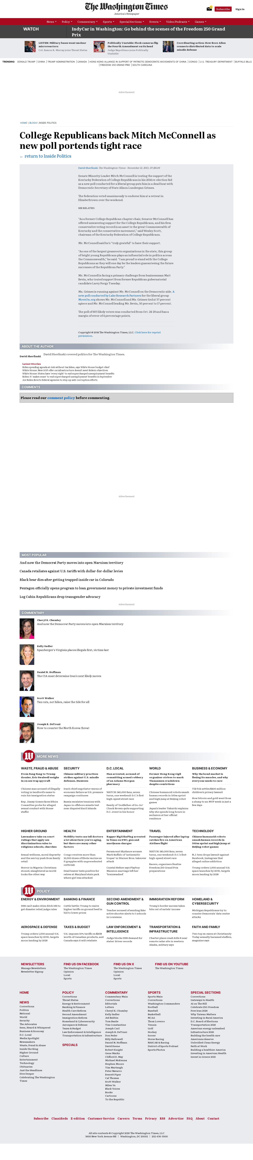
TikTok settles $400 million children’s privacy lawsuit (209, 790)
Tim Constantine (115, 1024)
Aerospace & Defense (39, 927)
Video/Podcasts (176, 21)
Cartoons (111, 1095)
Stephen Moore (114, 1063)
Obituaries (26, 1066)
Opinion (69, 971)
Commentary (86, 21)
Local (67, 975)
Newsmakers (27, 1041)
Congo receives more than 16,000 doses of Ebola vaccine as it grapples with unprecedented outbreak (83, 859)
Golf (150, 1028)
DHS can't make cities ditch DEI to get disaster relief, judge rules (41, 907)
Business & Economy (209, 768)
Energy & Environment (40, 899)
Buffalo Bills (243, 61)
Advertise (176, 1118)
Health (70, 831)
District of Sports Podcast (163, 1046)
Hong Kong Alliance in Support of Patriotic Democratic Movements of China (137, 61)
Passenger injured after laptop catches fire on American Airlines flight (169, 840)
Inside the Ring (29, 1048)
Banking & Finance (79, 899)
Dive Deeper (27, 1073)
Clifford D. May (114, 1056)
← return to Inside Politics (45, 156)
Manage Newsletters (33, 968)
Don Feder (111, 1035)
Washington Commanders (164, 1003)
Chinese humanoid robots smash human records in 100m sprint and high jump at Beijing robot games (169, 797)
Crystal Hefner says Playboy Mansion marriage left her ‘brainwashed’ (123, 871)
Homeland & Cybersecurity (78, 1021)
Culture (24, 1056)
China (41, 61)
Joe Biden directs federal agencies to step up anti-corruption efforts (59, 379)
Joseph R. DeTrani (48, 724)
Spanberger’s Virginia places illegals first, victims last (73, 650)
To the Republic (114, 1099)
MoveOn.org (87, 299)
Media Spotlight (29, 1038)
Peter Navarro (113, 1071)
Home (23, 122)
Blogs (33, 122)
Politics (24, 1010)
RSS (162, 1118)
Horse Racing (156, 1039)
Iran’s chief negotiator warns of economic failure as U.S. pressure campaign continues (83, 792)
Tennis (152, 1024)
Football (153, 1007)
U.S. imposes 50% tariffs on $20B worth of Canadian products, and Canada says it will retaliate (84, 937)
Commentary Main (116, 996)
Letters (109, 1007)
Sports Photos (156, 1049)
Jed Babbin (111, 1017)
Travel (155, 831)
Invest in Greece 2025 (203, 1056)
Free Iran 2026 (199, 1010)
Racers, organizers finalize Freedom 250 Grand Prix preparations (165, 867)
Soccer (152, 1035)
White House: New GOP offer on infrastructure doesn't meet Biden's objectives (65, 370)
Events (154, 21)
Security (72, 768)
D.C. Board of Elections (204, 1021)
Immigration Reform (166, 899)
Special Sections (131, 21)
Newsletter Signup (32, 971)
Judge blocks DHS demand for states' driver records (124, 939)
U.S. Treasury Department (216, 61)
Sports (107, 21)
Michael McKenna (116, 1060)
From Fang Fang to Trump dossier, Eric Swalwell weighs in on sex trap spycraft (40, 777)
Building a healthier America (208, 1049)
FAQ (190, 1118)
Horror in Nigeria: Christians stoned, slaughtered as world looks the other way (38, 871)
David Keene (112, 1046)
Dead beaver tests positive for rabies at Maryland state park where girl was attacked (81, 874)
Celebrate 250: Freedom (205, 1007)
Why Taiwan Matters (203, 1014)
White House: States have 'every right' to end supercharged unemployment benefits (68, 373)
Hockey (152, 1032)
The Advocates (28, 1024)
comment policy (61, 397)
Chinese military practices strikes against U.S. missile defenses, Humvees (81, 777)
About (200, 1118)
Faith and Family (206, 927)
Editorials (111, 1003)
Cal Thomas (112, 1078)
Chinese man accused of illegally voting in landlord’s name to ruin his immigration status (40, 792)
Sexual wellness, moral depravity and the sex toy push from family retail (41, 858)
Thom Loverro (156, 1021)
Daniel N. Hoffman (49, 672)
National (25, 1013)
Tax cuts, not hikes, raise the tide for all (63, 702)
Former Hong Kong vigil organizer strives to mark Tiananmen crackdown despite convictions (166, 779)
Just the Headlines (31, 1070)
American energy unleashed (208, 1028)
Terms (137, 1118)
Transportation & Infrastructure (82, 1035)
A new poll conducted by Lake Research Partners (126, 293)
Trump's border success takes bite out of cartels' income (167, 907)
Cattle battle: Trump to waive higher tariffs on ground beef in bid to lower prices (83, 909)
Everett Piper (113, 1074)
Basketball (154, 1014)
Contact (213, 1118)
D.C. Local (115, 768)
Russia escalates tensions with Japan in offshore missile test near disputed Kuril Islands (82, 805)
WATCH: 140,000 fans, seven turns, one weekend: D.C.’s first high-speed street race (125, 795)
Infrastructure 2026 (202, 1032)
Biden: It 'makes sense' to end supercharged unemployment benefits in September (67, 376)
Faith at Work (199, 1046)
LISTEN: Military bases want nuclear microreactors (62, 44)
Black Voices (112, 1088)
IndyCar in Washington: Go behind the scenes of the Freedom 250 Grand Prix (148, 32)
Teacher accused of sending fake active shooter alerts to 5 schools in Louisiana (126, 913)
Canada (82, 61)
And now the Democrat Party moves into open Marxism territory (80, 624)
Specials (70, 1045)
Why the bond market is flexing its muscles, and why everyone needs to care (210, 777)
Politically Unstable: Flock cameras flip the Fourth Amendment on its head (133, 44)
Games (199, 21)
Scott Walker (45, 698)
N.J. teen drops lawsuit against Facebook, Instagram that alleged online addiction (210, 858)
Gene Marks (112, 1053)
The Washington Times (78, 968)
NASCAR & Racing (158, 1042)
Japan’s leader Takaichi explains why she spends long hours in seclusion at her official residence (168, 813)
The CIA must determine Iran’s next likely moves (69, 676)
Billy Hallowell (114, 1039)
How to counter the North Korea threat (63, 728)
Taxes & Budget (77, 927)
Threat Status (70, 1000)
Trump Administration (61, 61)
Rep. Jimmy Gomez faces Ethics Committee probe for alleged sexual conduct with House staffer (39, 806)
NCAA (151, 1017)
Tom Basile (111, 1021)
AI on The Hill (199, 1003)
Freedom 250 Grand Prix (115, 65)
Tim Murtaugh (114, 1067)
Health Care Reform (74, 1010)
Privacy (151, 1118)
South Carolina (142, 65)
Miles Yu (110, 1085)
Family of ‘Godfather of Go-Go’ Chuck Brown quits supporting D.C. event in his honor (125, 808)
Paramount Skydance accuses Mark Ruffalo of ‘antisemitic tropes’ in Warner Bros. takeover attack (126, 856)
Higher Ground (34, 831)
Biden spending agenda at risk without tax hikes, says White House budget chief (65, 367)
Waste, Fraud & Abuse (39, 768)
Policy (66, 21)
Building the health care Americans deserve (205, 1037)
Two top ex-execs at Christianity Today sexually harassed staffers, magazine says (212, 937)
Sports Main (155, 996)
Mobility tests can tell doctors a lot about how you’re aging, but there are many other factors (83, 841)
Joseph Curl (112, 1028)
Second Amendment (74, 1014)
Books (109, 1092)
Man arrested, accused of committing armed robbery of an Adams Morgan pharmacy (125, 779)
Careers (124, 1118)
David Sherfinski (88, 167)
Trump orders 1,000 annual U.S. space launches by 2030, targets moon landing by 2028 (211, 871)
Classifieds (59, 1118)
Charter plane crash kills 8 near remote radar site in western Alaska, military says (168, 941)
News (50, 21)
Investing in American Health (208, 1053)
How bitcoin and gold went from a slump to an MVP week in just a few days (211, 801)
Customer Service (101, 1118)
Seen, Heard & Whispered (35, 1027)
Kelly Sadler (45, 646)
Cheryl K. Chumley (49, 620)
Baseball (153, 1010)
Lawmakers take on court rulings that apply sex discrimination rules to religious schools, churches (39, 841)
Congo (193, 61)
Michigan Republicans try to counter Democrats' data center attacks (211, 913)
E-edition (78, 1118)
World (155, 768)
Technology (203, 831)
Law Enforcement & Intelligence (81, 1032)
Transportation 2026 (203, 1024)
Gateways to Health (202, 1000)
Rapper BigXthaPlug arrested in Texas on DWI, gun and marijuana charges (126, 840)
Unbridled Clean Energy (205, 1042)
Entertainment (120, 831)
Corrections (27, 1006)
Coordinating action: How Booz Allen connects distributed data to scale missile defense (201, 46)
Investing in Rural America (207, 1017)
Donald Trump (26, 61)
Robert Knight (114, 1049)
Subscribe (223, 9)
